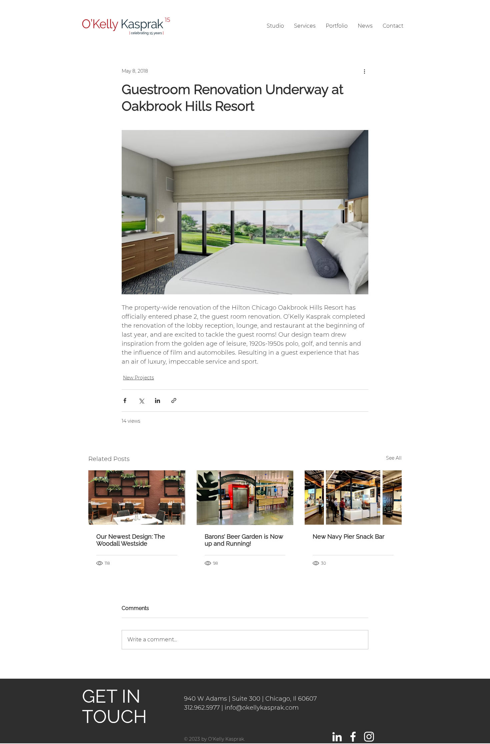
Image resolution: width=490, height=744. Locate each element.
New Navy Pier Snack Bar (348, 536)
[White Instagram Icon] (369, 736)
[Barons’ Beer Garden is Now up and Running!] (245, 497)
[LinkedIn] (337, 736)
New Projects (138, 378)
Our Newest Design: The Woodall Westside (130, 540)
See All (394, 458)
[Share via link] (174, 400)
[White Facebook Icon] (353, 736)
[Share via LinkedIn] (157, 400)
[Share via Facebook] (125, 400)
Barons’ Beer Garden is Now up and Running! (244, 540)
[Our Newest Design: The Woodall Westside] (136, 497)
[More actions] (364, 71)
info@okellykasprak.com (262, 707)
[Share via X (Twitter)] (141, 400)
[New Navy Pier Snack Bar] (353, 497)
